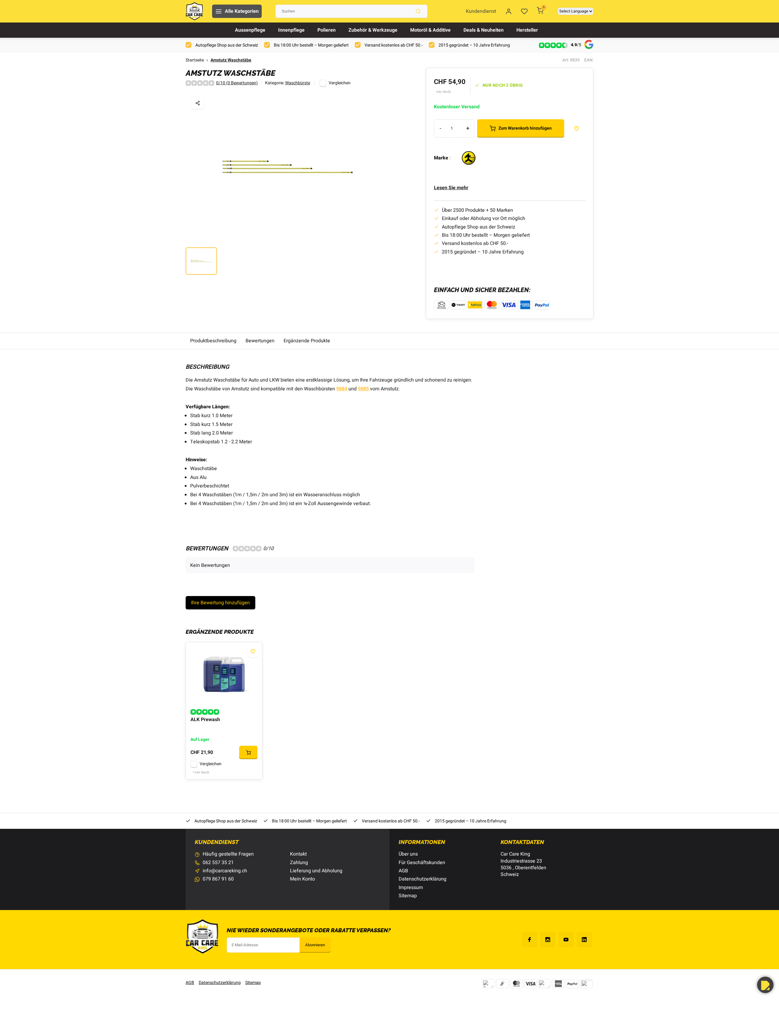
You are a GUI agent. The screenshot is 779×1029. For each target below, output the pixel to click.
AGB (403, 870)
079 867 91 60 (218, 879)
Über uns (408, 854)
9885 (363, 388)
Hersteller (527, 30)
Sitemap (408, 895)
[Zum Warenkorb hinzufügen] (248, 752)
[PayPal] (572, 983)
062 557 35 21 (218, 862)
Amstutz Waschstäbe (231, 60)
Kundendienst (481, 11)
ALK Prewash (205, 719)
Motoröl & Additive (430, 30)
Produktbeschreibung (213, 340)
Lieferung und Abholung (316, 870)
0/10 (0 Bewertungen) (237, 83)
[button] (765, 985)
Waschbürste (297, 83)
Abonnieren (315, 945)
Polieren (326, 30)
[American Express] (558, 983)
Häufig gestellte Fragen (228, 854)
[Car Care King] (194, 11)
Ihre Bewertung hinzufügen (220, 602)
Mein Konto (302, 879)
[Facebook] (529, 939)
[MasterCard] (516, 983)
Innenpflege (291, 30)
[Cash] (502, 983)
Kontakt (298, 854)
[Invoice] (544, 983)
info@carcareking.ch (225, 870)
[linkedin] (584, 939)
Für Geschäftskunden (422, 862)
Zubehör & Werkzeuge (372, 30)
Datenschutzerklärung (422, 879)
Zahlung (299, 862)
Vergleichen (340, 83)
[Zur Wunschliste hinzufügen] (253, 651)
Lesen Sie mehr (451, 187)
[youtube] (566, 939)
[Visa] (530, 983)
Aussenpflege (250, 30)
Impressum (411, 887)
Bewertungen (260, 340)
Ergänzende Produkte (307, 340)
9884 (341, 388)
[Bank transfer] (488, 983)
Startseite (195, 60)
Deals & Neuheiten (483, 30)
